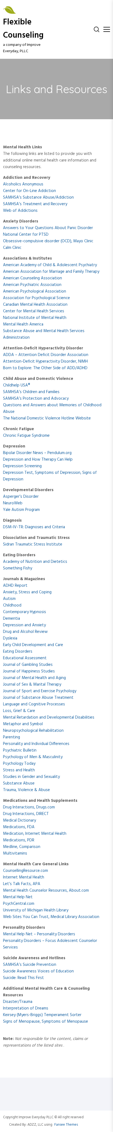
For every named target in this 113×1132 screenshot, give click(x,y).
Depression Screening (22, 466)
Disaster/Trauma (17, 1002)
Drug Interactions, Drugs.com (29, 807)
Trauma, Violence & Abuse (26, 790)
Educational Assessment (25, 658)
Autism (9, 599)
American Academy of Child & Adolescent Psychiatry (50, 265)
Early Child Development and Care (33, 645)
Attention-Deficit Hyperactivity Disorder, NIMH (45, 361)
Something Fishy (17, 568)
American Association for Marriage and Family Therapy (51, 271)
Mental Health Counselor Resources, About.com (46, 890)
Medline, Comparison (21, 847)
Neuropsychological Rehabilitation (33, 730)
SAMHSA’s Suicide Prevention (29, 964)
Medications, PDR (18, 840)
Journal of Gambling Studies (28, 664)
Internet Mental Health (23, 877)
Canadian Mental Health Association (35, 304)
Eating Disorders (17, 651)
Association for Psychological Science (36, 298)
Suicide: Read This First (23, 978)
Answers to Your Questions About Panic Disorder (48, 228)
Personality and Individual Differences (36, 744)
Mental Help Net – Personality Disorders (39, 934)
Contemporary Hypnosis (24, 612)
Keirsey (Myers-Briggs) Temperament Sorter (42, 1015)
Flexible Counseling (23, 29)
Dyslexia (10, 638)
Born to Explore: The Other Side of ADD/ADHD (45, 368)
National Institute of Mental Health (34, 318)
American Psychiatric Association (32, 285)
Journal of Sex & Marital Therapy (32, 684)
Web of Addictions (20, 210)
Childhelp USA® (16, 385)
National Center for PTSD (26, 234)
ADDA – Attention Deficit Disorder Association (45, 355)
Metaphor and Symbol (23, 724)
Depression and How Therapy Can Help (38, 459)
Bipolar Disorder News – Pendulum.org (37, 453)
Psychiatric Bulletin (19, 750)
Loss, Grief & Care (19, 711)
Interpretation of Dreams (25, 1008)
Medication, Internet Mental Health (34, 833)
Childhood (12, 605)
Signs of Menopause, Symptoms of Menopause (45, 1021)
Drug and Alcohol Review (25, 631)
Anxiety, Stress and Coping (27, 592)
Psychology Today (19, 763)
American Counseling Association (32, 278)
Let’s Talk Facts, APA (21, 884)
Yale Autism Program (21, 510)
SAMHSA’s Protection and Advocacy (36, 398)
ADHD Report (15, 585)
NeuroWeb (12, 503)
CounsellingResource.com (25, 870)
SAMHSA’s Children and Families (31, 392)
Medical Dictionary (19, 820)
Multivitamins (15, 853)
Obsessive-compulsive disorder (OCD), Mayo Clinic (48, 241)
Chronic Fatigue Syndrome (26, 435)
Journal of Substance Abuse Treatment (38, 697)
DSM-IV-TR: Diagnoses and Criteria (34, 527)
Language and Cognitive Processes (34, 704)
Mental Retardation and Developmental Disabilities (48, 717)
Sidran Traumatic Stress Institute (32, 544)
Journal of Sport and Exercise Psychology (39, 691)
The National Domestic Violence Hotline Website (47, 418)
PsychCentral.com (18, 903)
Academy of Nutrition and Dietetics (35, 561)
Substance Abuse (19, 783)
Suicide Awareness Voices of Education (38, 971)
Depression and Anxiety (24, 625)
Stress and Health (19, 770)
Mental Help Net (18, 897)
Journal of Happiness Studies (29, 671)
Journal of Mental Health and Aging (34, 678)
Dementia (11, 618)
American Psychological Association (34, 291)
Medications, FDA (19, 827)
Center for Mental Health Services (33, 311)
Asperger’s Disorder (21, 496)
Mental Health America (23, 324)
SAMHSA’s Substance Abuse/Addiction (38, 197)
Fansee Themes (66, 1125)
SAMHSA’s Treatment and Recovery (35, 204)
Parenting (11, 737)
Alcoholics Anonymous (23, 184)
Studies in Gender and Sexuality (31, 777)
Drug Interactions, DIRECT (26, 814)
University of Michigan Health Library (35, 910)
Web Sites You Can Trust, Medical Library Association (51, 917)
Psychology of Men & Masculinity (33, 757)
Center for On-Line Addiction (29, 191)
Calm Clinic (12, 247)
